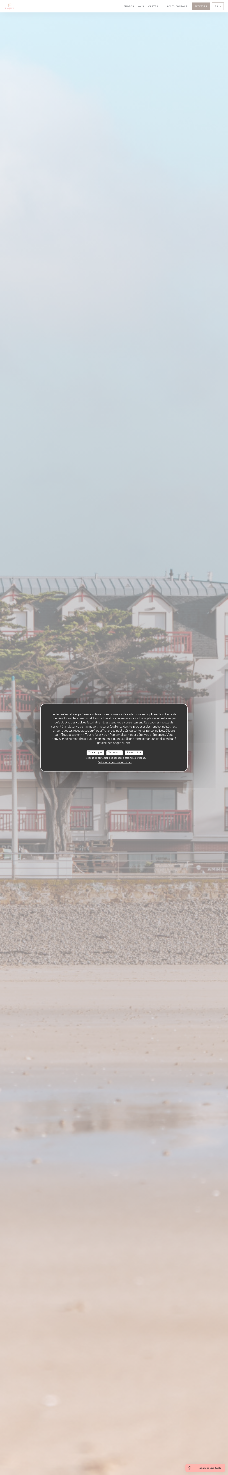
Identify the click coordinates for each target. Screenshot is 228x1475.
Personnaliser (133, 752)
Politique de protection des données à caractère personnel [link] (115, 758)
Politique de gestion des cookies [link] (115, 762)
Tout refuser (114, 752)
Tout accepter (95, 752)
